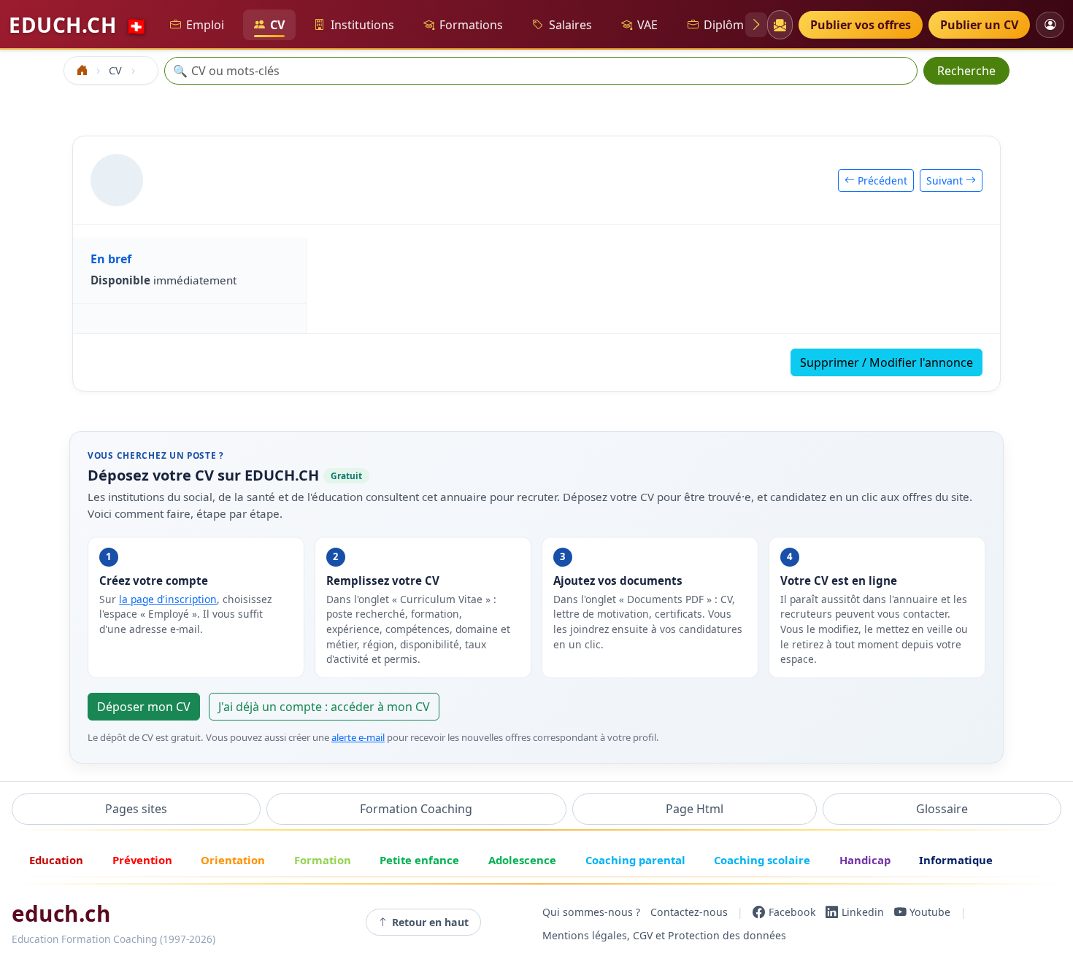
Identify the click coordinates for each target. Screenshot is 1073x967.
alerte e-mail (358, 737)
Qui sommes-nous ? (591, 912)
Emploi (205, 25)
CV (277, 25)
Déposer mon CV (144, 707)
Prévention (142, 860)
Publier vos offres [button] (860, 25)
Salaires (570, 25)
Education (56, 860)
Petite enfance (419, 860)
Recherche (966, 71)
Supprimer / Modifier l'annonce (886, 362)
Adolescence (522, 860)
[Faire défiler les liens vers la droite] (756, 24)
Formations (471, 25)
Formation (322, 860)
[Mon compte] (1050, 24)
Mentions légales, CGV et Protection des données (664, 935)
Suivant (946, 180)
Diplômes (730, 25)
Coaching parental (635, 860)
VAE (647, 25)
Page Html (694, 809)
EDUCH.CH (78, 25)
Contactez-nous (689, 912)
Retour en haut (430, 922)
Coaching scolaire (762, 860)
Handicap (865, 860)
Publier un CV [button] (979, 25)
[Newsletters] (780, 24)
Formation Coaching (416, 809)
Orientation (233, 860)
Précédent (881, 180)
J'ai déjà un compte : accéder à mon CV (324, 707)
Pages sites (136, 809)
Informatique (956, 860)
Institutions (362, 25)
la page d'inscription (168, 599)
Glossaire (942, 809)
